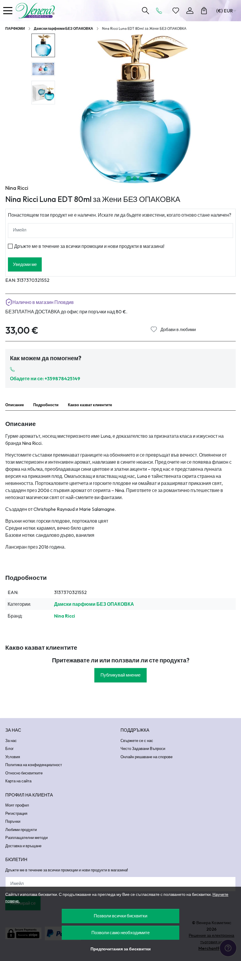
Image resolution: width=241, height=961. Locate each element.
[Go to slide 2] (135, 178)
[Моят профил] (189, 10)
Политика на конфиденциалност (33, 764)
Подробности (45, 404)
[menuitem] (43, 45)
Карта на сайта (18, 781)
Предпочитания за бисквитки (121, 949)
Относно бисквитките (24, 773)
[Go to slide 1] (128, 178)
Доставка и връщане (23, 845)
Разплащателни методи (26, 837)
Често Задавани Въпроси (142, 748)
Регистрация (16, 813)
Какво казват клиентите (90, 404)
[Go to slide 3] (141, 178)
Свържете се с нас (136, 740)
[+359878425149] (160, 10)
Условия (12, 756)
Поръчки (12, 821)
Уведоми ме (25, 264)
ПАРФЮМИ (15, 28)
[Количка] (203, 10)
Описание (14, 404)
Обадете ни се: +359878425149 (45, 378)
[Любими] (175, 10)
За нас (11, 740)
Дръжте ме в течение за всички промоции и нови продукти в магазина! (89, 246)
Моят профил (17, 805)
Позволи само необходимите (120, 932)
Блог (9, 748)
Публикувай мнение (120, 675)
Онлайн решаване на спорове (146, 756)
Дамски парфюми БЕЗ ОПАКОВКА (63, 28)
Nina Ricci (16, 188)
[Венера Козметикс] (37, 10)
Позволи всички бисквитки (120, 916)
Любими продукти (21, 829)
